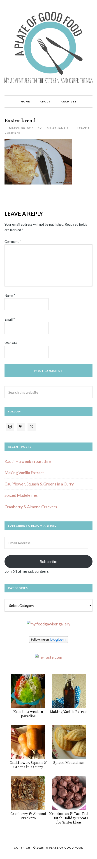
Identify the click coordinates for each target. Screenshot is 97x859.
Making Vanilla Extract (24, 472)
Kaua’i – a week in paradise (28, 461)
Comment (13, 241)
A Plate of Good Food (48, 47)
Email (10, 319)
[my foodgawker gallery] (48, 623)
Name (10, 295)
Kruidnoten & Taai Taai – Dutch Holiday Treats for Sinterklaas (68, 818)
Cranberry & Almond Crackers (31, 506)
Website (11, 343)
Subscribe (48, 561)
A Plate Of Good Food (64, 847)
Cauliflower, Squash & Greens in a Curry (39, 483)
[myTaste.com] (48, 657)
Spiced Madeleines (21, 495)
